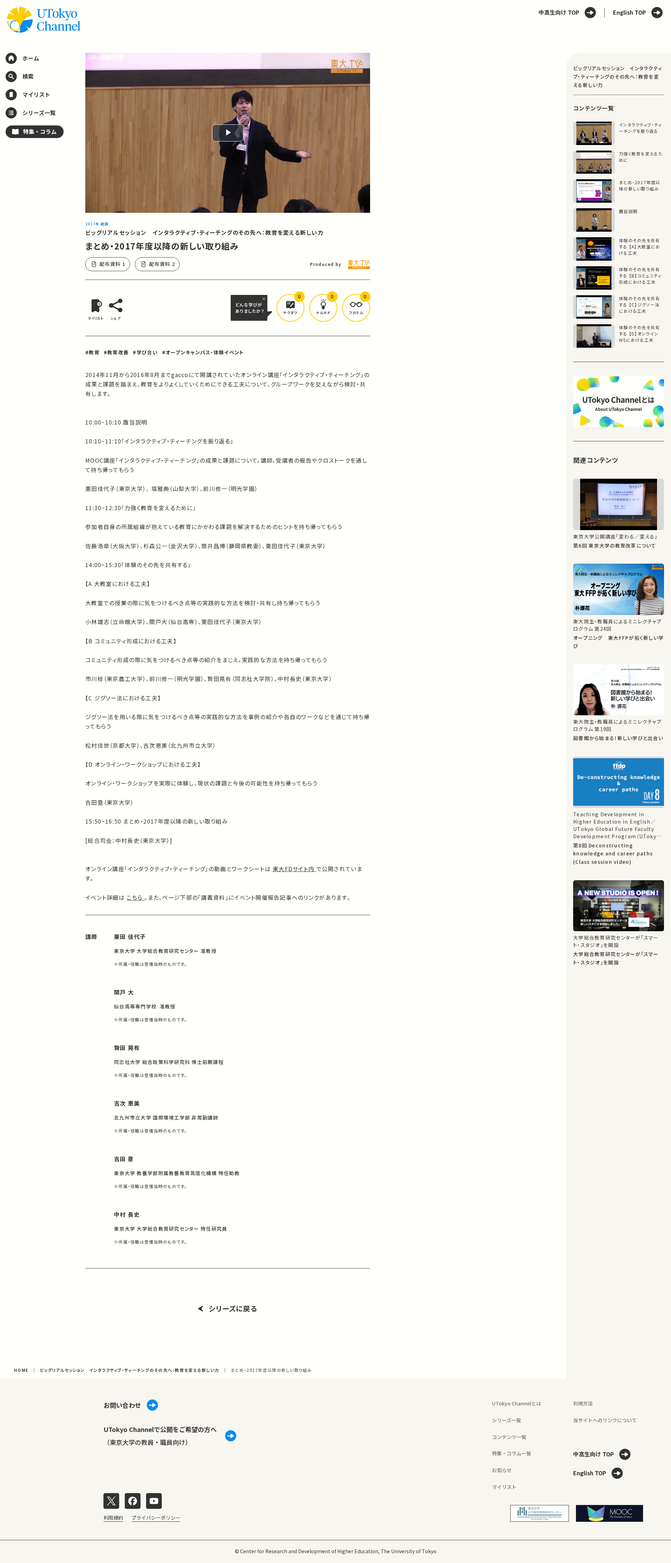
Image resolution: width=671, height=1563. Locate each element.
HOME (21, 1370)
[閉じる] (264, 298)
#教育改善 (116, 352)
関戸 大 (124, 992)
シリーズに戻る (233, 1308)
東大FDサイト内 (294, 868)
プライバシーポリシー (155, 1517)
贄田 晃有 (127, 1047)
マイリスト (504, 1486)
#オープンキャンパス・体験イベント (203, 352)
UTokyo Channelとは (516, 1403)
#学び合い (145, 352)
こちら (135, 897)
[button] (290, 308)
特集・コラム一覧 (511, 1453)
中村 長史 (127, 1214)
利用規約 (113, 1517)
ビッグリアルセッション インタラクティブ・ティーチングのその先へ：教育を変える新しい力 (204, 232)
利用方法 (583, 1403)
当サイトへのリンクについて (605, 1420)
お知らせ (502, 1470)
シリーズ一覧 (506, 1420)
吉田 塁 (124, 1159)
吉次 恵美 (127, 1103)
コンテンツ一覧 (509, 1436)
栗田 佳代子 (130, 936)
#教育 (92, 352)
